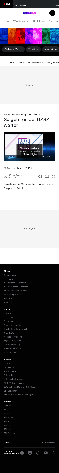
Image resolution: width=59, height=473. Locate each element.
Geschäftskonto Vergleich (16, 329)
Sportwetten (9, 317)
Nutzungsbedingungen (14, 379)
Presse (7, 414)
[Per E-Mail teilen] (47, 176)
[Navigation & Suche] (52, 13)
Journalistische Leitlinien (15, 291)
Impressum (9, 367)
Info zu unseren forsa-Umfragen (18, 395)
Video (12, 63)
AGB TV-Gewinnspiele (14, 383)
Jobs (6, 410)
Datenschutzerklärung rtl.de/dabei (20, 387)
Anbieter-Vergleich (12, 349)
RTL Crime (8, 425)
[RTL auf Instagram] (30, 453)
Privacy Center (10, 371)
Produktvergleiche (12, 325)
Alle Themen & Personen (15, 283)
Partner (7, 310)
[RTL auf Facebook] (22, 453)
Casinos (7, 313)
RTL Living (8, 429)
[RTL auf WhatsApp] (53, 453)
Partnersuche (10, 321)
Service (7, 360)
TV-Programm (10, 279)
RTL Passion (9, 433)
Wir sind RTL (10, 402)
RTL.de (7, 271)
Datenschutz (9, 375)
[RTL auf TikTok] (38, 453)
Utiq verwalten (10, 391)
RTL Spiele (8, 418)
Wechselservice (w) (13, 337)
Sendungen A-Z (11, 275)
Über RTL (8, 406)
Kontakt (7, 364)
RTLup (6, 421)
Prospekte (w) (10, 353)
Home (6, 443)
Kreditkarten (9, 333)
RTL (4, 63)
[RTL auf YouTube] (46, 453)
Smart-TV (8, 303)
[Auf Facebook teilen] (40, 176)
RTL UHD (8, 299)
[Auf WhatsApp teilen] (53, 176)
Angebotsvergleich (12, 341)
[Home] (29, 13)
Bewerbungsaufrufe (13, 295)
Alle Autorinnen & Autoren (16, 287)
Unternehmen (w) (12, 345)
